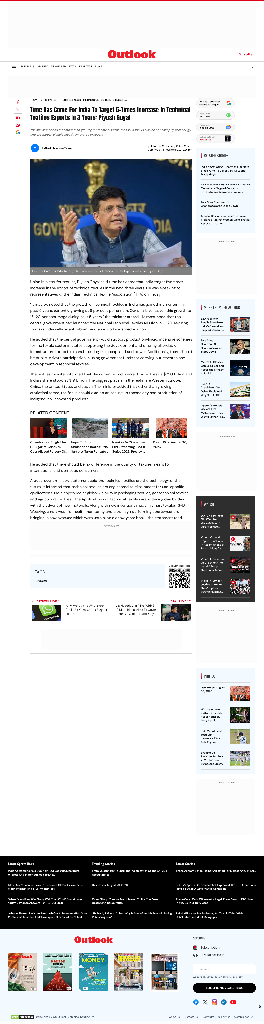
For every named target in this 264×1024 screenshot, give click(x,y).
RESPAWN (85, 66)
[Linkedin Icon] (224, 1002)
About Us (174, 1017)
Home (35, 100)
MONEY (42, 66)
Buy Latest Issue (213, 955)
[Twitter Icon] (205, 1002)
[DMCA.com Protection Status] (22, 1017)
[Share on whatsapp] (18, 125)
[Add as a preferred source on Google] (18, 132)
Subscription (210, 947)
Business (50, 100)
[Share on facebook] (18, 102)
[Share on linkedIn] (18, 117)
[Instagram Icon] (214, 1002)
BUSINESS (27, 66)
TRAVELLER (58, 66)
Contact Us (191, 1017)
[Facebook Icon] (196, 1002)
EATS (72, 66)
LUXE (98, 66)
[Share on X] (18, 109)
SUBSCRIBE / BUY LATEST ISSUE (224, 987)
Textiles (42, 581)
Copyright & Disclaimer (216, 1017)
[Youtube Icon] (233, 1002)
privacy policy (234, 976)
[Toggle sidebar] (13, 66)
